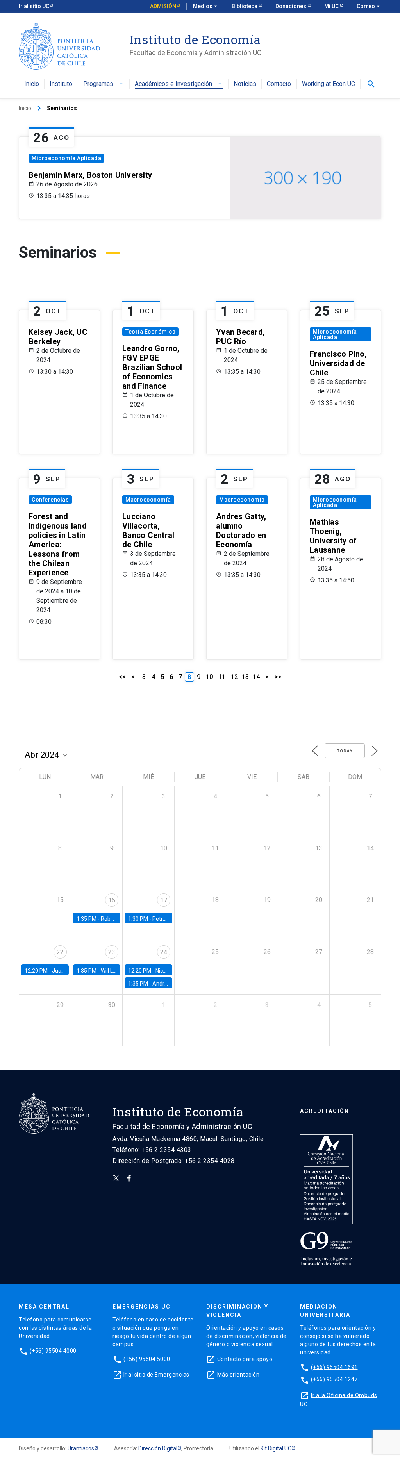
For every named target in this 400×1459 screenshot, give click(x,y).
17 (163, 900)
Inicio (31, 84)
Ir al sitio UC (34, 6)
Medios (206, 6)
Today (345, 751)
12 (234, 676)
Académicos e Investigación (179, 84)
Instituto (61, 84)
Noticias (245, 84)
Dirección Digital (157, 1448)
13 (245, 676)
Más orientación (238, 1374)
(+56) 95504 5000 (146, 1358)
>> (278, 676)
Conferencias (50, 499)
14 (256, 676)
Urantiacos (81, 1448)
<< (122, 676)
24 (163, 952)
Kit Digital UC (276, 1448)
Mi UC (332, 6)
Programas (103, 84)
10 (209, 676)
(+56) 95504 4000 (53, 1350)
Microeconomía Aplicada (66, 158)
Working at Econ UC (328, 84)
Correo (369, 6)
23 (111, 952)
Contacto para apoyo (245, 1358)
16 (111, 900)
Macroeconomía (148, 499)
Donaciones (291, 6)
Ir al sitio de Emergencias (156, 1374)
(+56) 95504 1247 (334, 1379)
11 (221, 676)
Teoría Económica (150, 332)
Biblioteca (245, 6)
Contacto (279, 84)
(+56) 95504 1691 (334, 1367)
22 (60, 952)
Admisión (163, 6)
